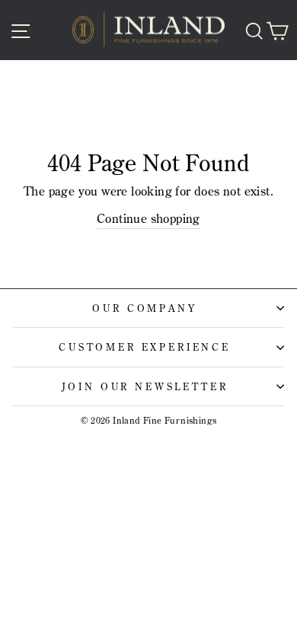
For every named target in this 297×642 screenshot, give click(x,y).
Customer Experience (145, 347)
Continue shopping (148, 218)
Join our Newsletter (145, 386)
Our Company (144, 308)
